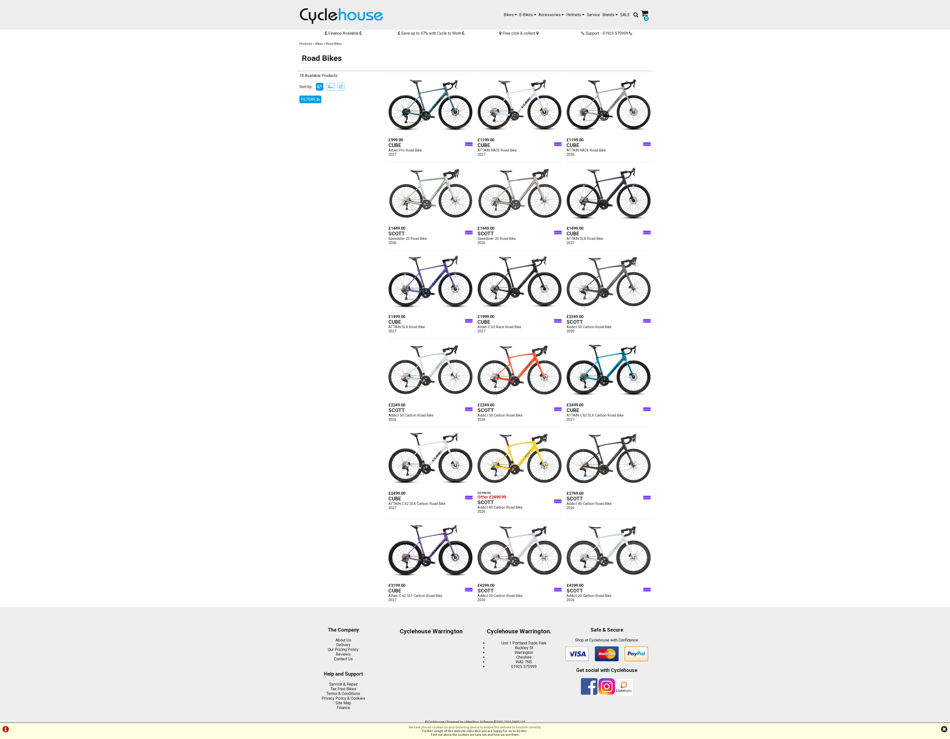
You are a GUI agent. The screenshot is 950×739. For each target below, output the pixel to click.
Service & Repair (343, 684)
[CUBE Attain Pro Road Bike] (430, 135)
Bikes (509, 14)
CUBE (394, 145)
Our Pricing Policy (343, 649)
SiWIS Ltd (518, 722)
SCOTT (396, 234)
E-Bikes (526, 14)
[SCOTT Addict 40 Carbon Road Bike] (519, 488)
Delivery (343, 644)
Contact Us (343, 659)
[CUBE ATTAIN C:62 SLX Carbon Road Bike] (609, 400)
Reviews (343, 654)
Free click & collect (518, 33)
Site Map (343, 703)
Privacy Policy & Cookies (343, 698)
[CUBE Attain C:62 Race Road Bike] (519, 312)
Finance (343, 707)
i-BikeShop (471, 722)
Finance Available (343, 33)
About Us (343, 640)
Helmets (574, 14)
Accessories (550, 14)
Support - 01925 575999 (607, 33)
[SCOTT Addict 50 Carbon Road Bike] (609, 312)
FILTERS (308, 99)
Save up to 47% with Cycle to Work (431, 33)
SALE (625, 14)
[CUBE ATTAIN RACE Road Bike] (519, 135)
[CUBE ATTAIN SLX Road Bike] (609, 223)
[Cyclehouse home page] (341, 16)
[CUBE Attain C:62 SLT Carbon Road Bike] (430, 580)
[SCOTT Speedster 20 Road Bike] (430, 223)
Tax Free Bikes (343, 689)
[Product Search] (636, 15)
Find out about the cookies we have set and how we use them (475, 735)
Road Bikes (334, 44)
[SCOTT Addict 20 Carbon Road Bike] (519, 580)
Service (593, 14)
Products (305, 44)
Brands (609, 14)
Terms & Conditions (343, 693)
